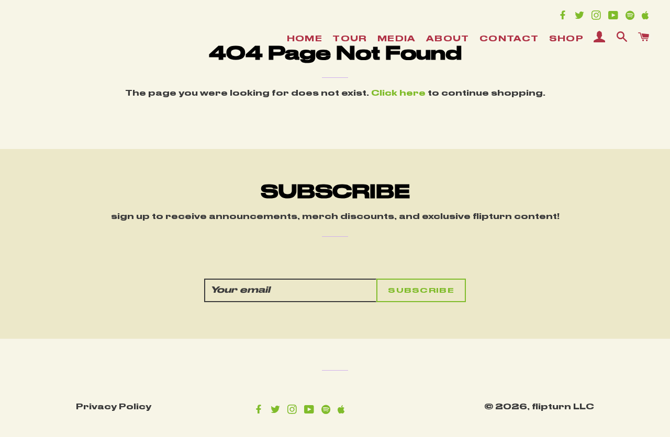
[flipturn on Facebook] (565, 16)
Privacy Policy (113, 407)
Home (305, 39)
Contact (509, 39)
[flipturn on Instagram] (598, 16)
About (448, 39)
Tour (349, 39)
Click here (398, 93)
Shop (566, 39)
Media (396, 39)
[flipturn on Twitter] (582, 16)
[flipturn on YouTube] (615, 16)
